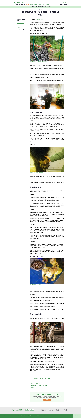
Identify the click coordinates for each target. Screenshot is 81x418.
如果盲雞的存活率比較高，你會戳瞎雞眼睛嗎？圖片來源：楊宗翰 (38, 61)
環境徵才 (42, 409)
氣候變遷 (35, 4)
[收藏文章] (17, 29)
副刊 (24, 4)
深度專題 (27, 4)
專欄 (22, 4)
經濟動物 (19, 24)
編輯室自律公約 (43, 410)
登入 (66, 2)
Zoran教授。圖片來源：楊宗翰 (34, 110)
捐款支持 (65, 4)
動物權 (19, 25)
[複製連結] (25, 29)
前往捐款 (47, 399)
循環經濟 (39, 4)
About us (65, 409)
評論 (19, 4)
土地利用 (43, 4)
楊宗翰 (23, 24)
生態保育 (31, 4)
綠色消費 (47, 4)
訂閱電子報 (61, 4)
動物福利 (19, 27)
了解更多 (44, 415)
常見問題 (57, 410)
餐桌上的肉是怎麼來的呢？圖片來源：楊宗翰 (35, 284)
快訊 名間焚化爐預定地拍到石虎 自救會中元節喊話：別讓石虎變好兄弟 (40, 6)
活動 (49, 409)
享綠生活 (22, 25)
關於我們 (57, 409)
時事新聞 (16, 4)
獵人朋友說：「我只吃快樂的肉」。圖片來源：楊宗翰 (36, 172)
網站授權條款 (51, 410)
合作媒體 (65, 410)
